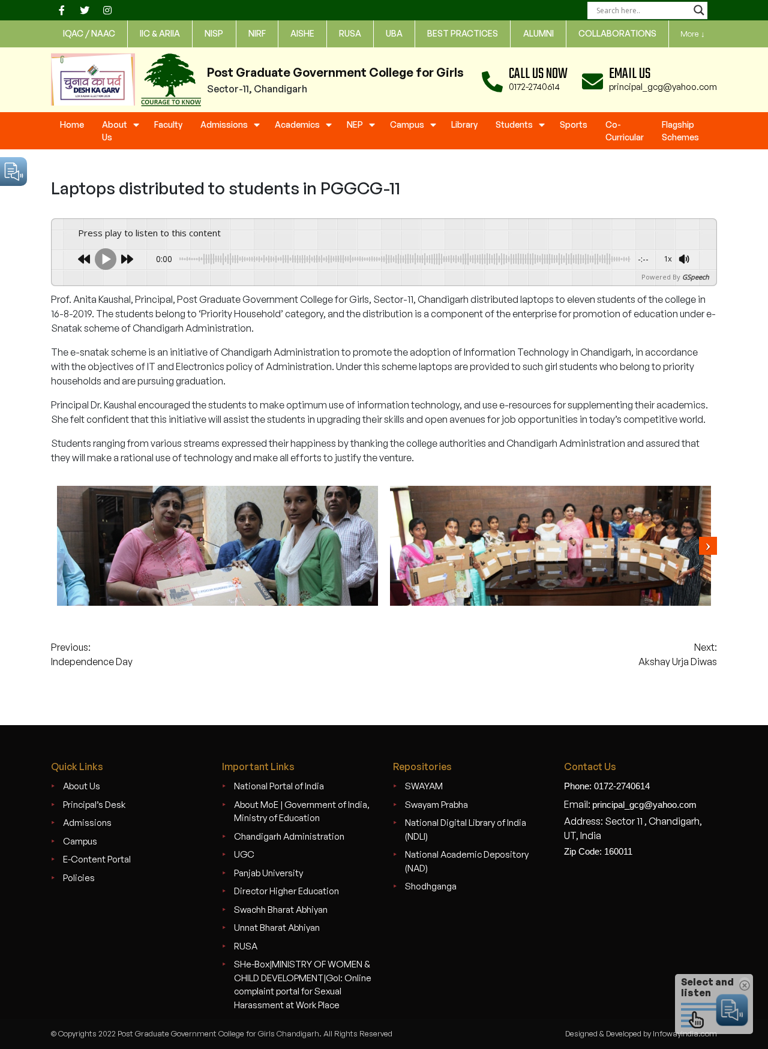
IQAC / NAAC (89, 33)
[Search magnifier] (699, 10)
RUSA (245, 946)
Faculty (168, 124)
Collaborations (617, 33)
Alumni (538, 33)
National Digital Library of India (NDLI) (465, 829)
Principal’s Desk (94, 804)
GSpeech (695, 276)
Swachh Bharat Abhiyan (281, 909)
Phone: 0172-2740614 (607, 786)
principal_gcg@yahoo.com (663, 86)
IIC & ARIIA (160, 33)
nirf (257, 33)
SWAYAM (424, 786)
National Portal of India (279, 786)
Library (464, 124)
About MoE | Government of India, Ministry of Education (302, 811)
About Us (114, 130)
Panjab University (268, 873)
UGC (244, 854)
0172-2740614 (534, 86)
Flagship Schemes (680, 130)
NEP (355, 124)
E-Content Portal (97, 859)
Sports (573, 124)
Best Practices (462, 33)
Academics (297, 124)
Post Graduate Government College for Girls (335, 72)
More (692, 33)
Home (72, 124)
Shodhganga (431, 886)
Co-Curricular (624, 130)
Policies (79, 877)
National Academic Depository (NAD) (467, 861)
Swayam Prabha (436, 804)
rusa (350, 33)
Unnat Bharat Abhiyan (277, 927)
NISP (214, 33)
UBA (394, 33)
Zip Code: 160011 (598, 851)
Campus (407, 124)
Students (514, 124)
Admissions (224, 124)
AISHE (302, 33)
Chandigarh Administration (289, 836)
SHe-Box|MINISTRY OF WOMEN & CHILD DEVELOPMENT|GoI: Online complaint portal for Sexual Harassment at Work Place (302, 984)
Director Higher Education (286, 891)
